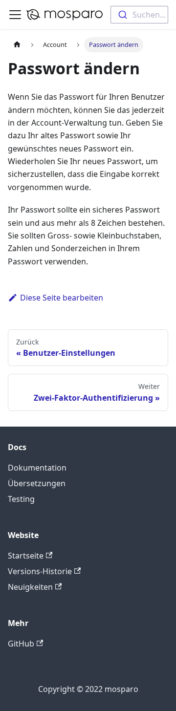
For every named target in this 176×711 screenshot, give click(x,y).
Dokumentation (37, 467)
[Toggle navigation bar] (15, 14)
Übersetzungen (37, 483)
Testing (21, 499)
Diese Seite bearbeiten (61, 297)
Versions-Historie (40, 571)
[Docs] (64, 14)
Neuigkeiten (30, 587)
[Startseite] (17, 44)
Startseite (26, 555)
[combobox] (139, 14)
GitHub (21, 643)
